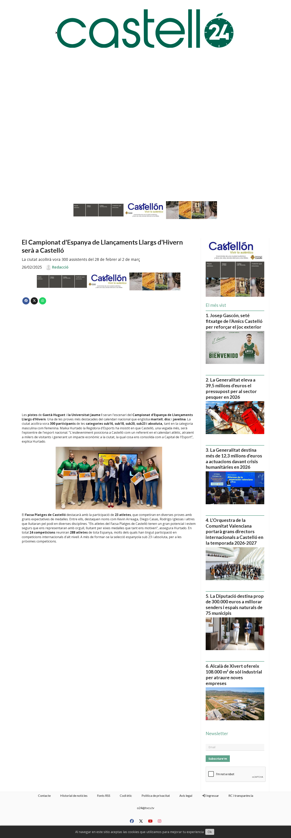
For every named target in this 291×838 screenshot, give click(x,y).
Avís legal (185, 795)
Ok (210, 832)
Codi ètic (126, 795)
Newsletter (217, 733)
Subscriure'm (217, 759)
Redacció (60, 267)
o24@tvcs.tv (145, 808)
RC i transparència (240, 795)
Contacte (44, 795)
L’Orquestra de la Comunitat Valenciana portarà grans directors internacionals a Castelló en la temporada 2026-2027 (234, 531)
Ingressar (212, 795)
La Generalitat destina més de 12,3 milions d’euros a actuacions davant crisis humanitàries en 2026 (234, 458)
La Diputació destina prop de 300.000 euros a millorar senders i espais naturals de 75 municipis (235, 604)
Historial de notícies (73, 795)
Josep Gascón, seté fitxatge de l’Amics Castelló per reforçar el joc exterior (234, 321)
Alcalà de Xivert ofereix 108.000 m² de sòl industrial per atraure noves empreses (234, 674)
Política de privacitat (156, 795)
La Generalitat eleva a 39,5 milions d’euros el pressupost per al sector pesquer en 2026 (231, 388)
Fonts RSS (103, 795)
